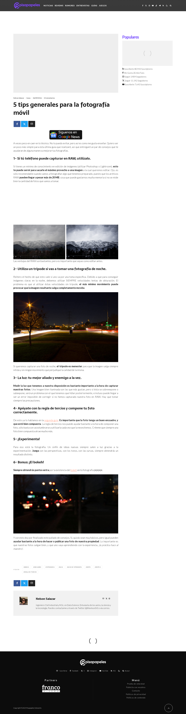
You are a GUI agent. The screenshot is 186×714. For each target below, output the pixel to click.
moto (89, 567)
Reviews (59, 5)
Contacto (136, 691)
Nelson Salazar (18, 98)
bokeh (74, 470)
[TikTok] (156, 5)
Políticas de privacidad (136, 694)
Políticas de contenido (135, 698)
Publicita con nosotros (136, 687)
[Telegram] (160, 5)
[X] (146, 5)
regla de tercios (31, 572)
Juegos (102, 5)
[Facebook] (142, 5)
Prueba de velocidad (136, 684)
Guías (94, 5)
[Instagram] (149, 5)
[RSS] (163, 5)
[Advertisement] (93, 24)
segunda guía (51, 420)
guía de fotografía (75, 567)
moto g (98, 567)
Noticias (48, 5)
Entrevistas (82, 5)
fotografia (50, 567)
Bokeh (27, 567)
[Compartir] (17, 124)
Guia (61, 567)
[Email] (31, 124)
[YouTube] (153, 5)
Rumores (69, 5)
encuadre (37, 567)
